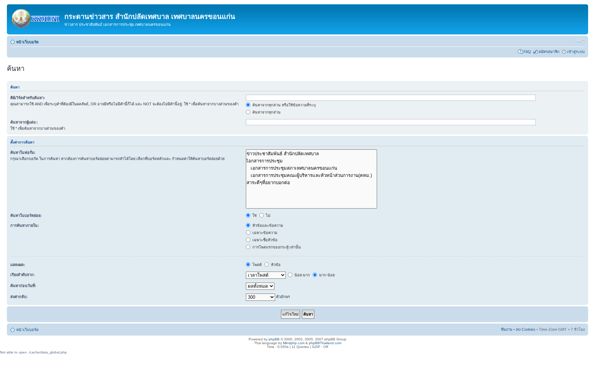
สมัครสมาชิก (549, 52)
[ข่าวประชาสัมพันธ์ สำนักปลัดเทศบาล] (311, 153)
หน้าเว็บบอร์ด (27, 42)
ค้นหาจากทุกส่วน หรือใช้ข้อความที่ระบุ (283, 105)
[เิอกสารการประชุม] (311, 161)
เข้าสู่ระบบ (576, 52)
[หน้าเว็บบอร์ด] (36, 17)
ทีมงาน (506, 329)
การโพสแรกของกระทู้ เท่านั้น (276, 247)
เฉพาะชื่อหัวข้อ (264, 240)
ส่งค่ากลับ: (19, 297)
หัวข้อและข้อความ (267, 225)
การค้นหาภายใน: (24, 225)
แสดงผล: (17, 265)
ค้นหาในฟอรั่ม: (22, 152)
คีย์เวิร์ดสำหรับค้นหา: (27, 98)
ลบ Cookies (525, 329)
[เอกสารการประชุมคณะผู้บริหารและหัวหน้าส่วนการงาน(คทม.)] (311, 175)
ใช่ (254, 215)
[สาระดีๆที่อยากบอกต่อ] (311, 182)
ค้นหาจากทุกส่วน (266, 112)
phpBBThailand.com (325, 343)
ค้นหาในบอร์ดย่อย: (26, 215)
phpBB (274, 339)
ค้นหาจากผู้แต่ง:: (24, 122)
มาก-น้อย (326, 275)
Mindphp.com (293, 343)
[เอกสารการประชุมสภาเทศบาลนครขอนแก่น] (311, 168)
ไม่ (267, 215)
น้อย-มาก (301, 275)
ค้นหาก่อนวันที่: (23, 286)
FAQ (527, 52)
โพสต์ (256, 265)
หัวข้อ (275, 265)
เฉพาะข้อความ (264, 233)
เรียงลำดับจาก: (22, 275)
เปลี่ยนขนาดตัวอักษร (580, 41)
